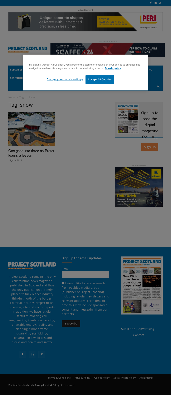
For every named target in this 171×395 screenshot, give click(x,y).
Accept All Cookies (100, 79)
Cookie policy (113, 68)
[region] (85, 72)
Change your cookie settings (65, 79)
